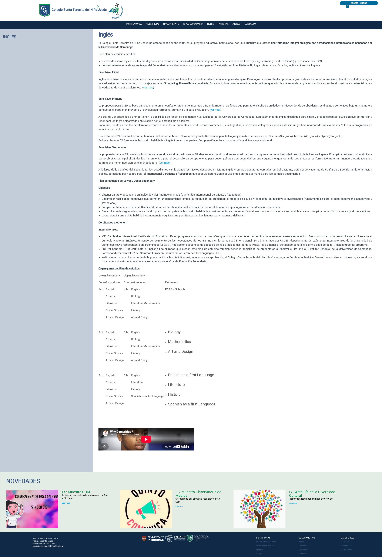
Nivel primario (171, 24)
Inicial (301, 542)
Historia (259, 550)
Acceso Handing (359, 3)
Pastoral (223, 24)
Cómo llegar (346, 550)
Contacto (250, 24)
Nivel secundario (193, 24)
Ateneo (236, 24)
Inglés (210, 24)
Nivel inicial (152, 24)
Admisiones (346, 546)
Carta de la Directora (265, 546)
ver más (148, 87)
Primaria (302, 546)
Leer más (66, 503)
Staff (258, 554)
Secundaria (303, 550)
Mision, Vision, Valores (266, 542)
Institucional (134, 24)
